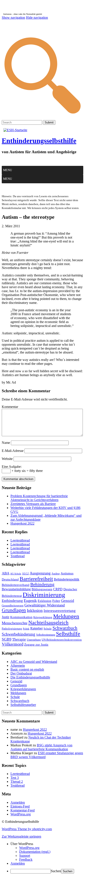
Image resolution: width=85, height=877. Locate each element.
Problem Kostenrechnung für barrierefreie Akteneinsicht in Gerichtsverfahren (39, 498)
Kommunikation (21, 617)
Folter (56, 601)
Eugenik (30, 600)
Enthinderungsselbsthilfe (39, 141)
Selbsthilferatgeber (23, 705)
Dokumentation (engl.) (34, 851)
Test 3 (14, 777)
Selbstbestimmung (45, 634)
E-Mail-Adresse (13, 451)
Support (24, 855)
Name (6, 442)
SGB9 (6, 639)
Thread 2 (16, 781)
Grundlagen (14, 610)
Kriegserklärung (42, 617)
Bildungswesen (42, 589)
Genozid (67, 601)
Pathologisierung (12, 628)
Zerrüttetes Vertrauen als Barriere (33, 504)
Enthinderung (12, 601)
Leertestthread (20, 540)
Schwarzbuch (65, 628)
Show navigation (13, 17)
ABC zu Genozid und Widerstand (33, 661)
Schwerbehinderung (18, 634)
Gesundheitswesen (13, 605)
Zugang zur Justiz (36, 644)
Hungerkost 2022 (22, 523)
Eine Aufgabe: (12, 466)
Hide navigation (37, 17)
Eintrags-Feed (20, 806)
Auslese (55, 573)
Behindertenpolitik (66, 579)
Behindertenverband (15, 585)
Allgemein (17, 665)
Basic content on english (27, 669)
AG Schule (15, 573)
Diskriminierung (44, 594)
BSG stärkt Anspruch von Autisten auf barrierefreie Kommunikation (41, 747)
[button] (7, 170)
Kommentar (10, 407)
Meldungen (66, 616)
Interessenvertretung (60, 611)
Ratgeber (36, 628)
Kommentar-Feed (22, 810)
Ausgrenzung (40, 573)
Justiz (5, 617)
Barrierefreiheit (36, 579)
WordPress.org (20, 814)
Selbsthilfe (68, 634)
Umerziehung (34, 639)
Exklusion (44, 601)
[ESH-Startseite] (15, 130)
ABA (5, 573)
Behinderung (42, 584)
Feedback (25, 859)
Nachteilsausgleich (48, 622)
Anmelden (17, 802)
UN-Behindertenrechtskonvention (62, 639)
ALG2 (25, 573)
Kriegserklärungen (23, 689)
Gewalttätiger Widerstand (44, 605)
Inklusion (35, 610)
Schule (48, 628)
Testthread (17, 556)
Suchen (56, 871)
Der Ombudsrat (21, 673)
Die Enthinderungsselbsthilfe (30, 677)
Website (7, 459)
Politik (26, 629)
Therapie (19, 639)
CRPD (58, 589)
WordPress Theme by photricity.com (27, 829)
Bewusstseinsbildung (16, 589)
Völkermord (12, 644)
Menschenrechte (14, 623)
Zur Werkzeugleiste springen (21, 836)
